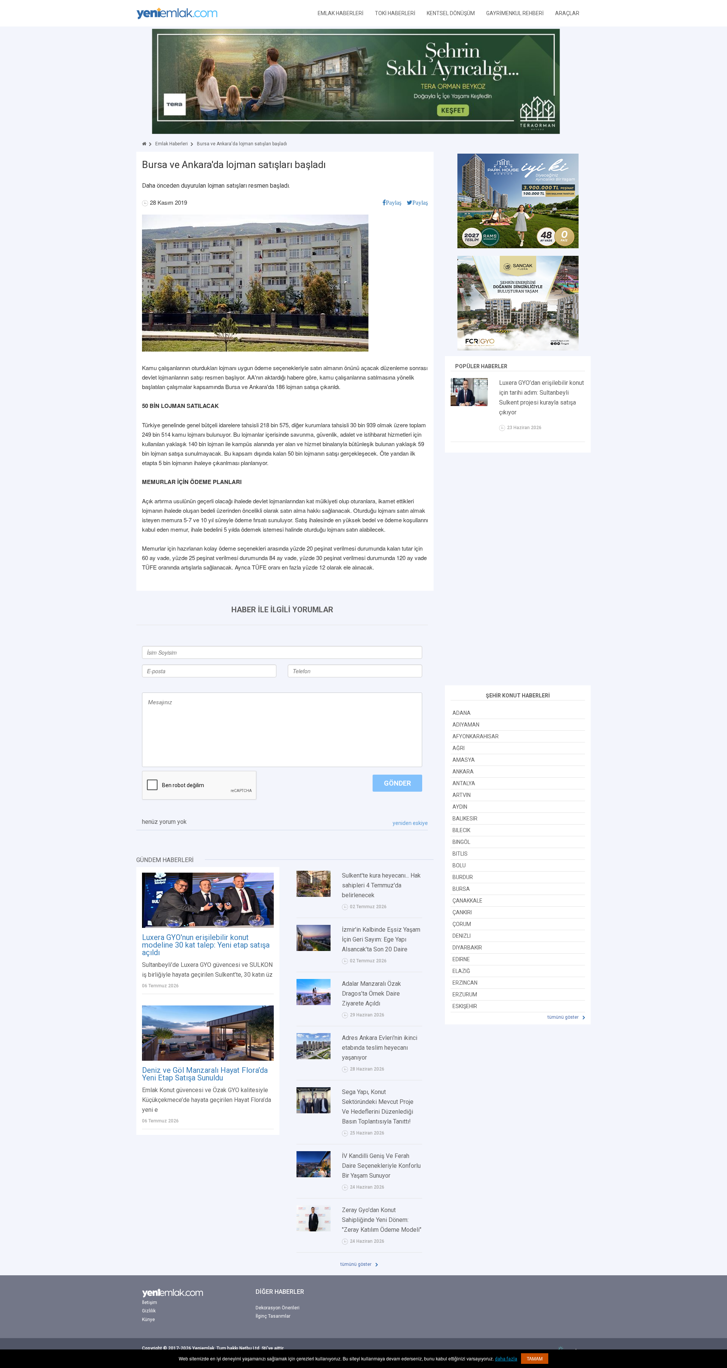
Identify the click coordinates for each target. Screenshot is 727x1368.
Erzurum (464, 994)
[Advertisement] (518, 569)
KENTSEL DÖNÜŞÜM (451, 13)
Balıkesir (464, 819)
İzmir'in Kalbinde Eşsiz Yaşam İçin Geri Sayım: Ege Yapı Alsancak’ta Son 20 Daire (381, 939)
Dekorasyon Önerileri (278, 1307)
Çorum (461, 924)
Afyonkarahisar (475, 736)
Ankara (463, 772)
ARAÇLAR (567, 13)
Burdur (462, 877)
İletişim (149, 1302)
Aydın (459, 807)
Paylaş (393, 202)
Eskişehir (464, 1006)
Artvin (461, 795)
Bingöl (461, 842)
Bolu (459, 865)
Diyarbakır (467, 948)
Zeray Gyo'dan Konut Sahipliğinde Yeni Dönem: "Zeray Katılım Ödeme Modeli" (381, 1219)
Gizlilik (149, 1311)
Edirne (461, 959)
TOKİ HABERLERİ (395, 13)
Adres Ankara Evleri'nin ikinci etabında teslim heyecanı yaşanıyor (379, 1047)
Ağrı (458, 748)
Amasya (463, 760)
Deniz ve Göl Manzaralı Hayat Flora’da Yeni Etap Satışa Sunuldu (205, 1074)
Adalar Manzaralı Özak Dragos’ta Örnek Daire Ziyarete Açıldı (371, 993)
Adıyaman (465, 725)
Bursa (461, 889)
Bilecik (461, 830)
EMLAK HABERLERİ (341, 13)
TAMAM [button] (535, 1358)
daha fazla (506, 1359)
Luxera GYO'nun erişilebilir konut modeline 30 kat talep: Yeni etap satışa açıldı (206, 945)
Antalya (463, 783)
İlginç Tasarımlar (273, 1316)
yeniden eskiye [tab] (410, 823)
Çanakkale (467, 901)
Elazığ (461, 971)
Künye (148, 1319)
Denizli (461, 936)
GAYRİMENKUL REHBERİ (515, 13)
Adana (461, 713)
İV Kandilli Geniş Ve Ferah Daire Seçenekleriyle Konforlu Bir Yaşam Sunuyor (381, 1165)
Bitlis (460, 854)
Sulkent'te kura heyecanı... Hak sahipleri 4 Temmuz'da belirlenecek (381, 885)
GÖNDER (397, 783)
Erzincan (464, 983)
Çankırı (462, 912)
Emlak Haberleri (171, 143)
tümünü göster (356, 1264)
